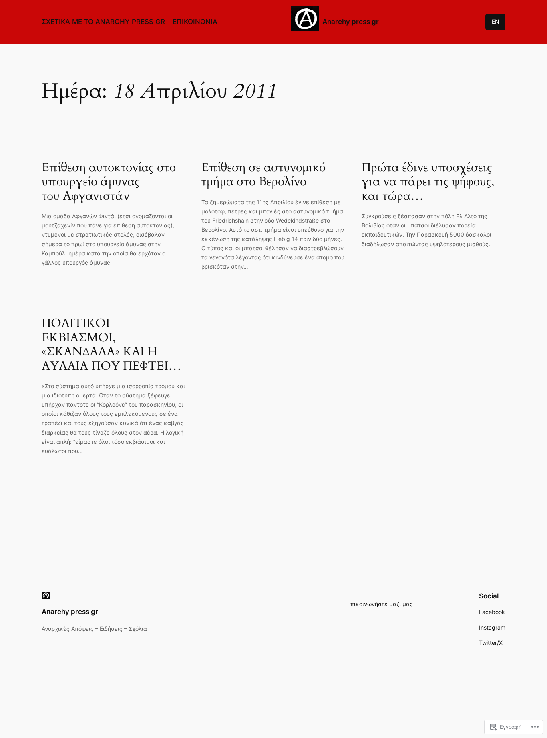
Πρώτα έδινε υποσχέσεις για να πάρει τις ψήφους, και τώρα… (428, 182)
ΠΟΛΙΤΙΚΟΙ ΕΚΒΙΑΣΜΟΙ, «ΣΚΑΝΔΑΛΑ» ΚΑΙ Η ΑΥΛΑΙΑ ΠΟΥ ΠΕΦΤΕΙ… (111, 345)
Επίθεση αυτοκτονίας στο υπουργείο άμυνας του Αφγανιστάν (109, 182)
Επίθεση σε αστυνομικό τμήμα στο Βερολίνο (263, 175)
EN (495, 21)
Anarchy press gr (350, 22)
